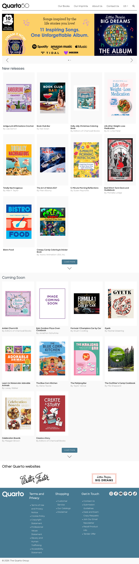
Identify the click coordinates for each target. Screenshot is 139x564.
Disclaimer (62, 512)
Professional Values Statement (37, 530)
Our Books (64, 6)
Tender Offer (89, 534)
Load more (70, 262)
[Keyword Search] (133, 6)
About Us (97, 6)
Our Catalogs (64, 509)
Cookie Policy (38, 516)
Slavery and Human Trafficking (37, 541)
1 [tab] (69, 60)
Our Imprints (81, 6)
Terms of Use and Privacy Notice (37, 509)
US (124, 6)
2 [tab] (70, 60)
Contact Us (113, 6)
